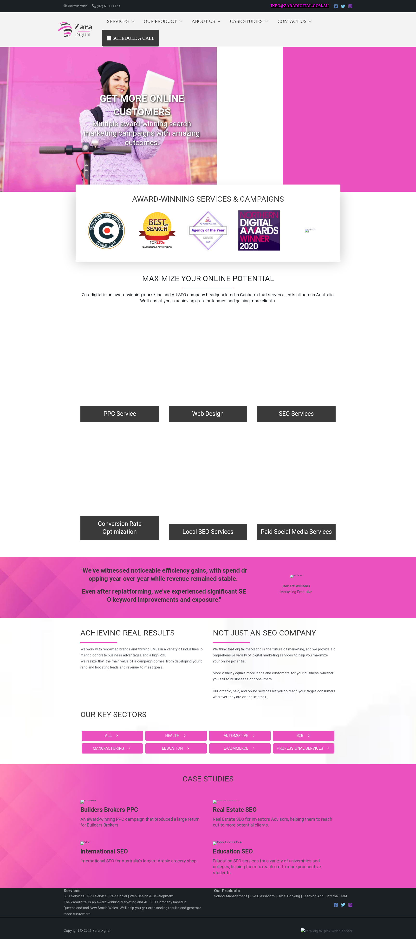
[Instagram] (350, 6)
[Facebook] (336, 6)
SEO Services (74, 896)
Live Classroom (262, 896)
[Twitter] (343, 6)
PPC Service (97, 896)
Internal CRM (336, 896)
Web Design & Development (152, 896)
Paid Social (118, 896)
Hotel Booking (289, 896)
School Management (230, 896)
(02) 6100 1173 (108, 6)
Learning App (313, 896)
